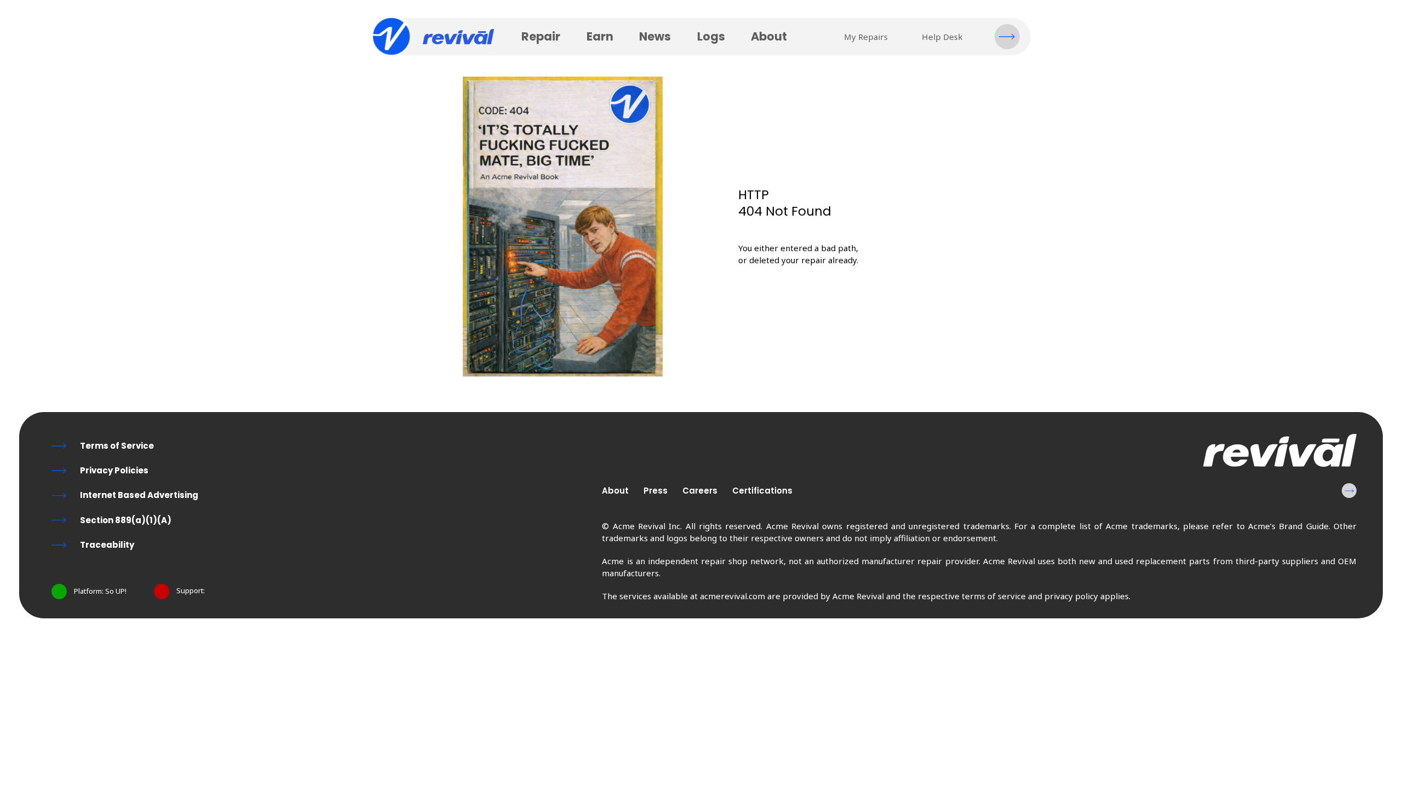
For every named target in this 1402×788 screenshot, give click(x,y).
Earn (600, 36)
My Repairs (866, 36)
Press (655, 490)
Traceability (107, 545)
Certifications (762, 490)
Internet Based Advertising (139, 495)
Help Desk (942, 36)
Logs (711, 36)
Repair (540, 36)
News (655, 36)
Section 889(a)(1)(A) (125, 520)
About (769, 36)
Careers (699, 490)
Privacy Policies (114, 470)
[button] (1007, 36)
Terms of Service (117, 445)
